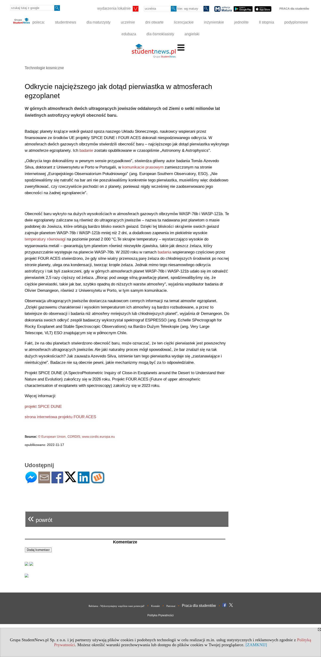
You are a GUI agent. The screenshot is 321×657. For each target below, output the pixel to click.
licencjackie (184, 22)
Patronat (170, 606)
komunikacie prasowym (143, 167)
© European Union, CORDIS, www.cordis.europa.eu (76, 436)
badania (164, 252)
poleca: (38, 22)
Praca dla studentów (199, 606)
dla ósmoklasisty (160, 34)
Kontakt (155, 606)
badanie (86, 150)
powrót (40, 518)
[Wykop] (97, 481)
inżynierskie (214, 22)
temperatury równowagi (45, 239)
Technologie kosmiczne (44, 68)
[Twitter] (70, 480)
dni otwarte (154, 22)
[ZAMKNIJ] (256, 644)
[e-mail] (44, 481)
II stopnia (266, 22)
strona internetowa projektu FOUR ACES (60, 417)
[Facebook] (57, 481)
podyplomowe (296, 22)
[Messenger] (31, 481)
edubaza (128, 34)
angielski (192, 34)
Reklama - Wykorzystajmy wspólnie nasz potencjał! (117, 606)
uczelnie (128, 22)
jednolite (241, 22)
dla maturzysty (98, 22)
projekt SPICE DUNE (43, 406)
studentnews (65, 22)
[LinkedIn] (84, 481)
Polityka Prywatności (160, 615)
